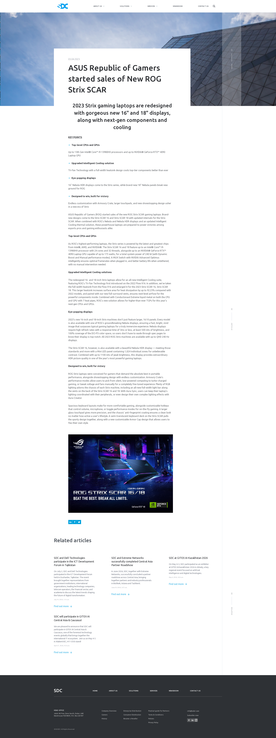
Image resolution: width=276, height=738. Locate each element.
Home (95, 691)
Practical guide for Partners (158, 711)
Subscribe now (192, 715)
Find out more (61, 606)
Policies (151, 718)
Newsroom (178, 6)
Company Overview (109, 711)
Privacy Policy (153, 722)
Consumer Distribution (132, 715)
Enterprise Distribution (132, 711)
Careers (105, 715)
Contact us (203, 6)
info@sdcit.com (193, 711)
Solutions (124, 6)
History (104, 718)
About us (97, 6)
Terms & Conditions (155, 715)
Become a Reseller (130, 718)
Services (151, 6)
